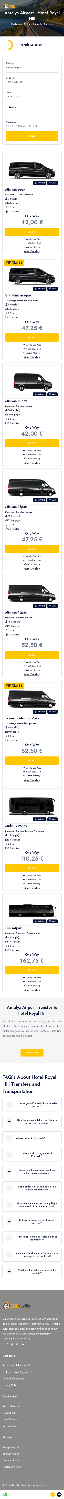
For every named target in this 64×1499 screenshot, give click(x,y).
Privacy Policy (10, 1385)
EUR (52, 1494)
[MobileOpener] (59, 6)
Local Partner (9, 1419)
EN (59, 1494)
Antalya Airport (10, 1447)
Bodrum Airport (10, 1454)
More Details (31, 251)
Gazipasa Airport (11, 1467)
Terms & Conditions (13, 1378)
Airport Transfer (11, 1406)
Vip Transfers (9, 1426)
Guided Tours (10, 1413)
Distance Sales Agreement (17, 1372)
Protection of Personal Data (17, 1365)
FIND (32, 136)
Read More (32, 1052)
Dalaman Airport (11, 1460)
